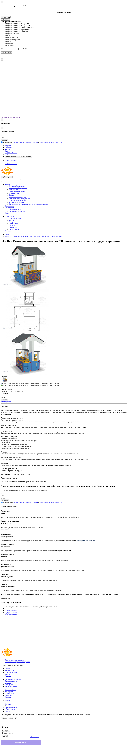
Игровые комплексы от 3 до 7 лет (17, 24)
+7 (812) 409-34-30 (11, 153)
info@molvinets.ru (11, 614)
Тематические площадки (17, 197)
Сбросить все (6, 17)
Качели (8, 42)
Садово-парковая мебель (17, 191)
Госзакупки (13, 227)
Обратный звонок (11, 156)
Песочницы (10, 46)
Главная (7, 234)
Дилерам (12, 222)
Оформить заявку (11, 708)
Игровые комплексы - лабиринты (17, 32)
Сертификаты (9, 684)
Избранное (8, 697)
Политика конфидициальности (15, 660)
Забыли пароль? (34, 737)
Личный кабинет (10, 690)
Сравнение (8, 695)
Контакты (8, 231)
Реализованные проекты (17, 211)
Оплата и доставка (15, 218)
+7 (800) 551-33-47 (11, 155)
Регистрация (9, 691)
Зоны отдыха (13, 189)
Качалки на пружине (13, 40)
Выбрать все (5, 19)
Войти (5, 736)
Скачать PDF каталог (24, 156)
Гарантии (12, 225)
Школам (11, 195)
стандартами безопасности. (86, 540)
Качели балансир (12, 38)
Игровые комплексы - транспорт (17, 30)
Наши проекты (10, 208)
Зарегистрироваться (20, 742)
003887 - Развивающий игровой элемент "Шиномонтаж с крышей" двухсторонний (33, 236)
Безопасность (13, 224)
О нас (7, 213)
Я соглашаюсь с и (32, 142)
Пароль (4, 733)
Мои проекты (9, 693)
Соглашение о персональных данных (17, 662)
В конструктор (6, 402)
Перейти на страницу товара (10, 117)
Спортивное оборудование (18, 188)
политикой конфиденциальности (51, 142)
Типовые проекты (15, 209)
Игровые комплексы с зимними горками (20, 28)
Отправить (5, 500)
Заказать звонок (10, 706)
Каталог (7, 184)
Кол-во (3, 397)
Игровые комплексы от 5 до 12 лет (18, 26)
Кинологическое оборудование (19, 199)
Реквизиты (8, 711)
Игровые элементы (12, 34)
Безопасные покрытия (16, 202)
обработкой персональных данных (26, 142)
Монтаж (11, 220)
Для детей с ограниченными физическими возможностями (29, 204)
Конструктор (9, 206)
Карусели (9, 44)
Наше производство (11, 686)
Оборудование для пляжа (17, 200)
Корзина (7, 701)
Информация (9, 216)
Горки (8, 36)
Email (4, 731)
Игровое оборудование (12, 22)
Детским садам (14, 193)
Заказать (4, 140)
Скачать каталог (7, 52)
